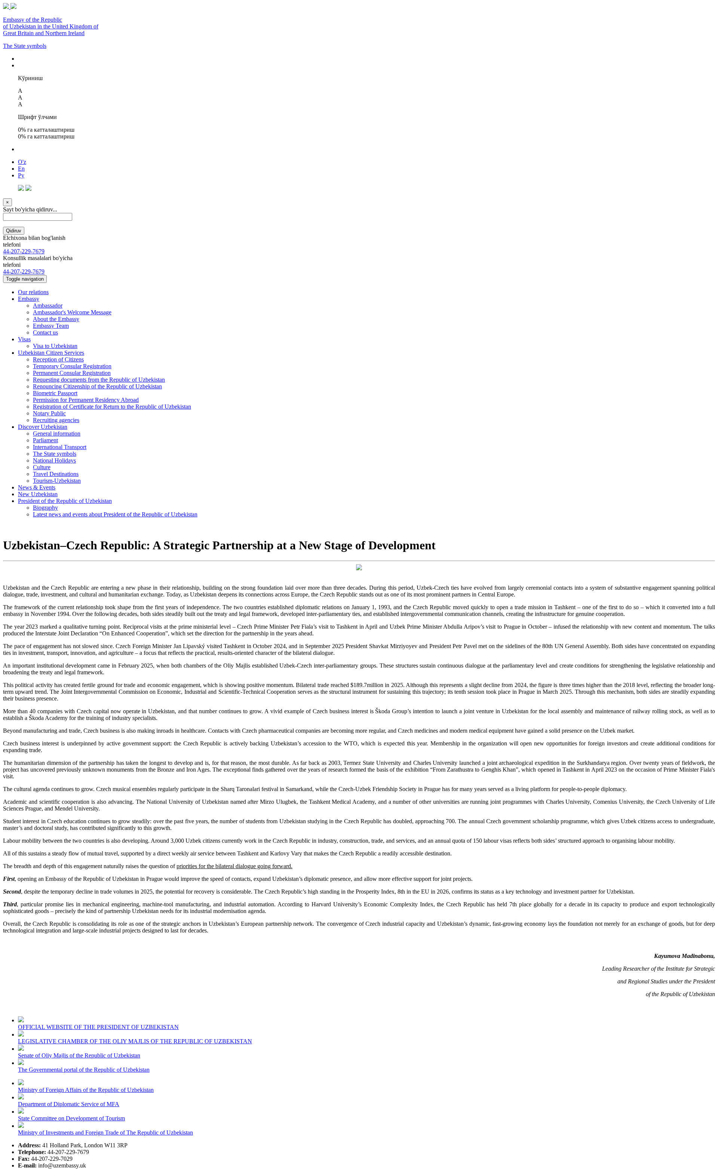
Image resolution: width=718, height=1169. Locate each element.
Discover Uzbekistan (42, 427)
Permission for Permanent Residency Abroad (86, 400)
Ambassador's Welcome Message (72, 312)
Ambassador (47, 305)
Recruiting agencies (56, 420)
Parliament (45, 440)
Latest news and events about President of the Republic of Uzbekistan (115, 514)
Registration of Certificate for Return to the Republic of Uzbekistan (112, 406)
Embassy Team (51, 326)
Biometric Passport (55, 393)
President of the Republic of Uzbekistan (65, 501)
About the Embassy (56, 319)
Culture (41, 467)
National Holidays (54, 460)
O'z (22, 162)
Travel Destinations (56, 474)
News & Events (36, 487)
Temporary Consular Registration (72, 366)
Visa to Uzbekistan (55, 346)
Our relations (33, 292)
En (21, 168)
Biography (45, 507)
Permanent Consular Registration (72, 373)
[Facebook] (21, 189)
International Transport (59, 447)
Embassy (28, 299)
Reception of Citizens (58, 359)
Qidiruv (13, 231)
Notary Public (49, 413)
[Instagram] (28, 189)
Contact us (45, 332)
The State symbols (24, 46)
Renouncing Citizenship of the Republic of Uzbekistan (97, 386)
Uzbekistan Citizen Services (51, 353)
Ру (21, 175)
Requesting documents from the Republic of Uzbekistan (99, 379)
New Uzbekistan (38, 494)
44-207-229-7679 (24, 251)
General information (56, 433)
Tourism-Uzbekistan (57, 480)
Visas (24, 339)
